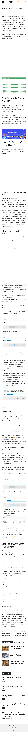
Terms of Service (19, 725)
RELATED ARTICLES (7, 642)
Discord (16, 537)
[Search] (26, 2)
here (3, 437)
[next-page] (5, 669)
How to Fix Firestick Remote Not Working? (20, 634)
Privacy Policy (14, 727)
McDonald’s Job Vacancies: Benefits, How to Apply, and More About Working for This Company (13, 714)
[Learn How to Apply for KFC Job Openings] (5, 648)
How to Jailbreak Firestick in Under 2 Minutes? (6, 635)
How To (3, 681)
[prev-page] (3, 669)
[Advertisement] (14, 59)
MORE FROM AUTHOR (19, 642)
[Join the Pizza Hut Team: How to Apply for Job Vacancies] (5, 663)
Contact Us (11, 725)
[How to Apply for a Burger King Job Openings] (5, 655)
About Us (6, 725)
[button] (2, 2)
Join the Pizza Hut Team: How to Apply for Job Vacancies (17, 663)
